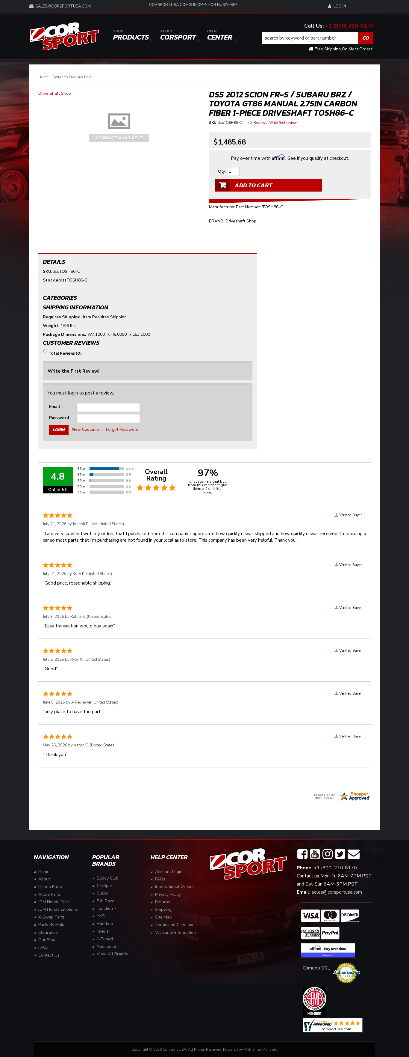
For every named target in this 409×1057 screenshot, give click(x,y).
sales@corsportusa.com (63, 6)
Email (54, 406)
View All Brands (112, 954)
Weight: (51, 326)
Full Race (105, 901)
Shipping (163, 909)
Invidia (103, 931)
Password (59, 418)
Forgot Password (122, 429)
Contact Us (49, 955)
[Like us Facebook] (302, 854)
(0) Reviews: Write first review (272, 122)
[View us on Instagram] (327, 854)
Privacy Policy (168, 894)
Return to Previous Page (73, 77)
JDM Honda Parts (54, 902)
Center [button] (219, 35)
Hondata (105, 924)
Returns (162, 902)
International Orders (174, 886)
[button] (318, 38)
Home (43, 77)
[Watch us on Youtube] (315, 854)
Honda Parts (50, 886)
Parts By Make (52, 924)
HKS (101, 916)
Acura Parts (49, 894)
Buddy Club (108, 878)
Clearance (48, 932)
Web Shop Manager (260, 1049)
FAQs (43, 947)
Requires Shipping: (62, 317)
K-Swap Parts (51, 917)
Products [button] (131, 35)
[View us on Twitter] (340, 854)
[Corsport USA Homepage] (64, 36)
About (44, 879)
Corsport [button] (178, 35)
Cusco (102, 893)
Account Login (168, 871)
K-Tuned (105, 939)
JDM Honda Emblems (58, 909)
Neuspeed (106, 946)
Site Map (163, 917)
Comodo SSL (316, 968)
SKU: (213, 122)
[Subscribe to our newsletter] (354, 854)
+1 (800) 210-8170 (349, 25)
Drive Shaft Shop (54, 93)
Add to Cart (253, 185)
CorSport (105, 885)
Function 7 (106, 908)
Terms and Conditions (176, 924)
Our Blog (46, 940)
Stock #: (51, 280)
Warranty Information (175, 932)
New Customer (86, 429)
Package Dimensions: (64, 334)
